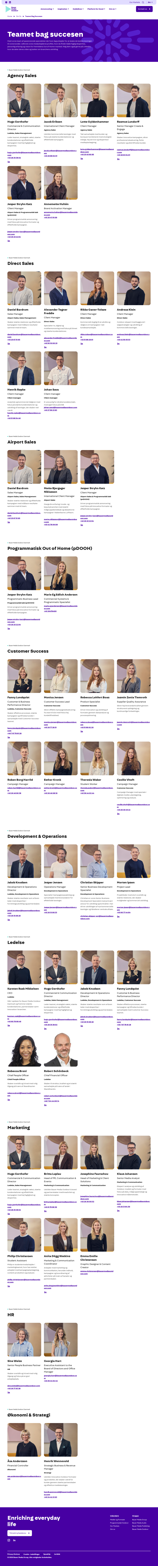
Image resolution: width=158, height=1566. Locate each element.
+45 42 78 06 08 (51, 524)
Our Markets (114, 1526)
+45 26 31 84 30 (123, 1206)
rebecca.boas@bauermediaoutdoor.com (96, 723)
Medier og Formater (117, 1520)
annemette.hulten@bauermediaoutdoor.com (61, 213)
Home (9, 16)
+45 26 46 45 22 (123, 810)
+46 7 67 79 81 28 (14, 733)
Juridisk (57, 1554)
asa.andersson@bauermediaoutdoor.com (24, 1477)
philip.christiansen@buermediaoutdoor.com (23, 1281)
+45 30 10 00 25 (50, 343)
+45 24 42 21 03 (50, 1497)
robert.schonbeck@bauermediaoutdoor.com (60, 1097)
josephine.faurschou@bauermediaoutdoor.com (97, 1197)
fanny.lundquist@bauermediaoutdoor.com (24, 729)
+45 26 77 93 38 (13, 1388)
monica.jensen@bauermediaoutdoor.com (60, 723)
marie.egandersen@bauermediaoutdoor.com (60, 607)
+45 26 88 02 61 (50, 156)
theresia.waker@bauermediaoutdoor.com (96, 789)
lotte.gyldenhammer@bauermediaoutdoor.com (97, 150)
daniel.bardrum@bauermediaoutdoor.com (24, 335)
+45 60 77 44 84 (123, 912)
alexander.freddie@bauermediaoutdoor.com (60, 339)
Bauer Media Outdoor (140, 1529)
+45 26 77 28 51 (50, 727)
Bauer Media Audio (139, 1523)
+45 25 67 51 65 (13, 339)
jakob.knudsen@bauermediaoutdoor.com (23, 911)
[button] (143, 2)
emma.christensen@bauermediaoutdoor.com (96, 1272)
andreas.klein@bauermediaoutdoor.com (133, 335)
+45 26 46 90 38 (14, 793)
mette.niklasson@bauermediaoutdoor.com (60, 520)
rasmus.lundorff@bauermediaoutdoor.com (133, 151)
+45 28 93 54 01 (123, 155)
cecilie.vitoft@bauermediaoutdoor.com (133, 805)
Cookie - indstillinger (31, 1554)
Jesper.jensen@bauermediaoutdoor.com (60, 908)
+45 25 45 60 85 (87, 154)
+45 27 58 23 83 (50, 410)
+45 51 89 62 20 (87, 727)
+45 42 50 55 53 (123, 339)
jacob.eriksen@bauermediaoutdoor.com (60, 152)
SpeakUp (46, 1554)
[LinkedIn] (10, 2)
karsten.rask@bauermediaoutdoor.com (23, 1017)
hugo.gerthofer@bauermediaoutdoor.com (24, 153)
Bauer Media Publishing (141, 1526)
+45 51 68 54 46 (14, 418)
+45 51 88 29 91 (86, 339)
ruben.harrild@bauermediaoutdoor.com (24, 789)
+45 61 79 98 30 (50, 1207)
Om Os (18, 16)
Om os (112, 1529)
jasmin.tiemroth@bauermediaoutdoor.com (133, 723)
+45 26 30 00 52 (87, 1201)
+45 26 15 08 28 (14, 916)
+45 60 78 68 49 (14, 1021)
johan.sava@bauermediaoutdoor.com (60, 407)
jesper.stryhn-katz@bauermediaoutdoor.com (23, 233)
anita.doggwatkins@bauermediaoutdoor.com (60, 1287)
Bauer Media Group (139, 1520)
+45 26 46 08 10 (50, 793)
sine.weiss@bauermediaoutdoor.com (23, 1386)
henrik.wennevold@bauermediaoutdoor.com (60, 1493)
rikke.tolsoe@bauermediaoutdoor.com (96, 335)
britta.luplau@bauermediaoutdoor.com (60, 1203)
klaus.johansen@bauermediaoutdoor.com (133, 1202)
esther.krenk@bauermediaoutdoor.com (60, 789)
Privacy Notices (13, 1554)
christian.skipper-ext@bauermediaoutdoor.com (96, 917)
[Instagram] (6, 2)
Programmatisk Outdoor (119, 1523)
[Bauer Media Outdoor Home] (11, 9)
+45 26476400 (50, 611)
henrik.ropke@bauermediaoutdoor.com (24, 414)
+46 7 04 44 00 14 (51, 1101)
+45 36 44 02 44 (87, 793)
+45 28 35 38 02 (14, 158)
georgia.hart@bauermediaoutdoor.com (60, 1376)
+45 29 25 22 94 (14, 237)
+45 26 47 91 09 (50, 217)
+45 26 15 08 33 (50, 912)
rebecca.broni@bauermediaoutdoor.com (23, 1094)
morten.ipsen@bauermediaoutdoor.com (133, 908)
